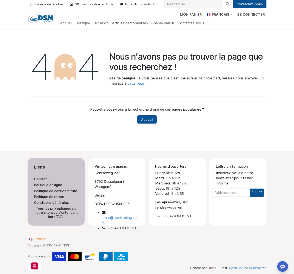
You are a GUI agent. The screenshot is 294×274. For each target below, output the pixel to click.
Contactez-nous (250, 4)
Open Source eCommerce (247, 268)
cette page (136, 83)
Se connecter (251, 14)
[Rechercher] (227, 4)
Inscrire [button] (257, 191)
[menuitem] (66, 23)
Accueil (147, 119)
